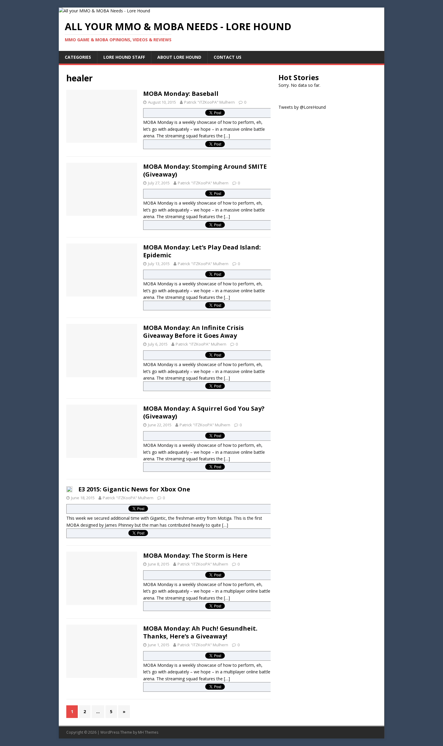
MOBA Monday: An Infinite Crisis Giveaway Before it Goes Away (193, 332)
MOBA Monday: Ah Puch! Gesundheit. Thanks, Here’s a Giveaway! (200, 632)
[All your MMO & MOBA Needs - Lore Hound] (104, 11)
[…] (227, 136)
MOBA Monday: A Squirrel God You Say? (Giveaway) (204, 412)
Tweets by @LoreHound (302, 107)
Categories (78, 57)
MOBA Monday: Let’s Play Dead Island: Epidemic (202, 251)
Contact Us (227, 57)
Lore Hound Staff (124, 57)
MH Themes (148, 732)
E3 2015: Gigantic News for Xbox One (134, 489)
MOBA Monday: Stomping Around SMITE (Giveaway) (205, 170)
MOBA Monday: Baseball (180, 93)
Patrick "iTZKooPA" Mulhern (209, 102)
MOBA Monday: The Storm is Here (195, 555)
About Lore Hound (179, 57)
